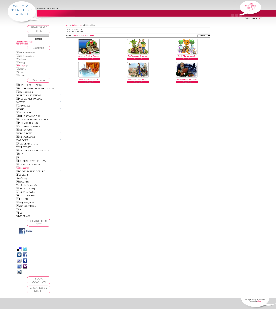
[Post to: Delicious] (19, 249)
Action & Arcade (24, 53)
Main (251, 4)
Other (19, 72)
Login (251, 10)
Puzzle (20, 59)
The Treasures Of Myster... (138, 56)
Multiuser (21, 75)
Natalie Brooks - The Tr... (137, 79)
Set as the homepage (24, 42)
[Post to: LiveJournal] (19, 272)
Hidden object (21, 66)
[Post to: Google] (19, 260)
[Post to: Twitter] (25, 249)
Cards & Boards (24, 56)
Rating (86, 36)
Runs (92, 36)
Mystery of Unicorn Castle (187, 79)
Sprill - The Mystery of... (187, 56)
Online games (250, 6)
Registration (250, 8)
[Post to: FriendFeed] (19, 266)
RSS (260, 18)
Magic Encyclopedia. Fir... (89, 79)
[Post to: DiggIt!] (19, 255)
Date (74, 36)
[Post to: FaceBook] (25, 255)
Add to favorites (22, 44)
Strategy (20, 69)
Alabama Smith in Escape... (89, 56)
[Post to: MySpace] (25, 260)
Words (20, 62)
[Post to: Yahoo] (25, 266)
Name (79, 36)
